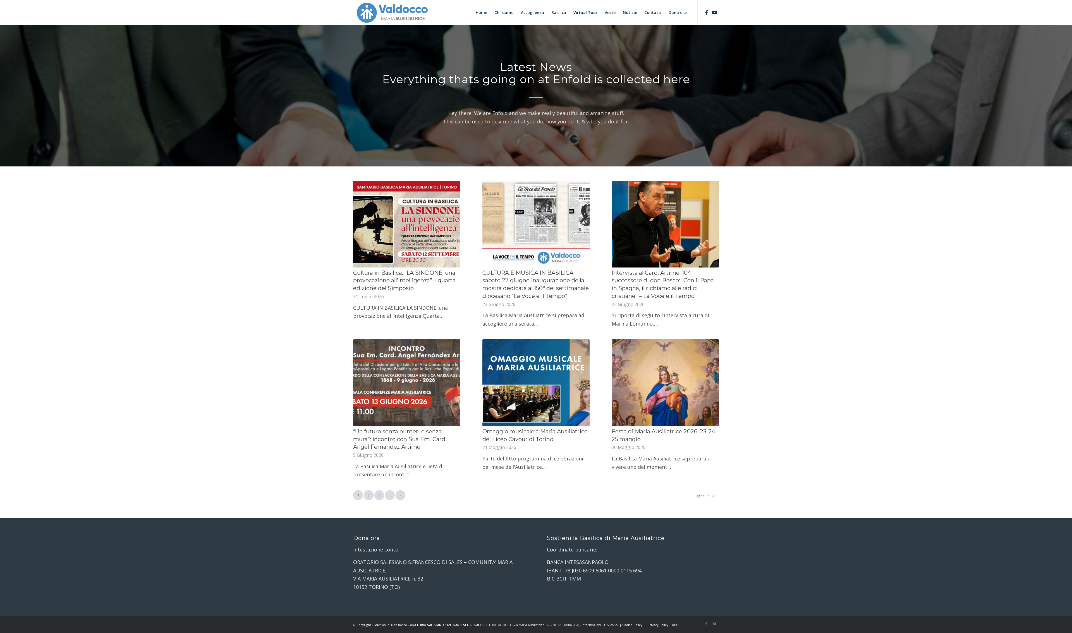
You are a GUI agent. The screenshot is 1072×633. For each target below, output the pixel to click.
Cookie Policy (632, 625)
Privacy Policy (658, 625)
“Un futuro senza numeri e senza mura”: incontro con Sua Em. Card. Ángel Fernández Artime (399, 439)
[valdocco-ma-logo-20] (392, 12)
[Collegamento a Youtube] (714, 12)
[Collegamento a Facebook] (706, 12)
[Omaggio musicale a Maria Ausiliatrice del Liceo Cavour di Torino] (536, 382)
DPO (675, 625)
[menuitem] (481, 12)
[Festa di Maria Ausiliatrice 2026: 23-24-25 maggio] (665, 382)
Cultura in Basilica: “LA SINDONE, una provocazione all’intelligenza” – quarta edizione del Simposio (404, 280)
